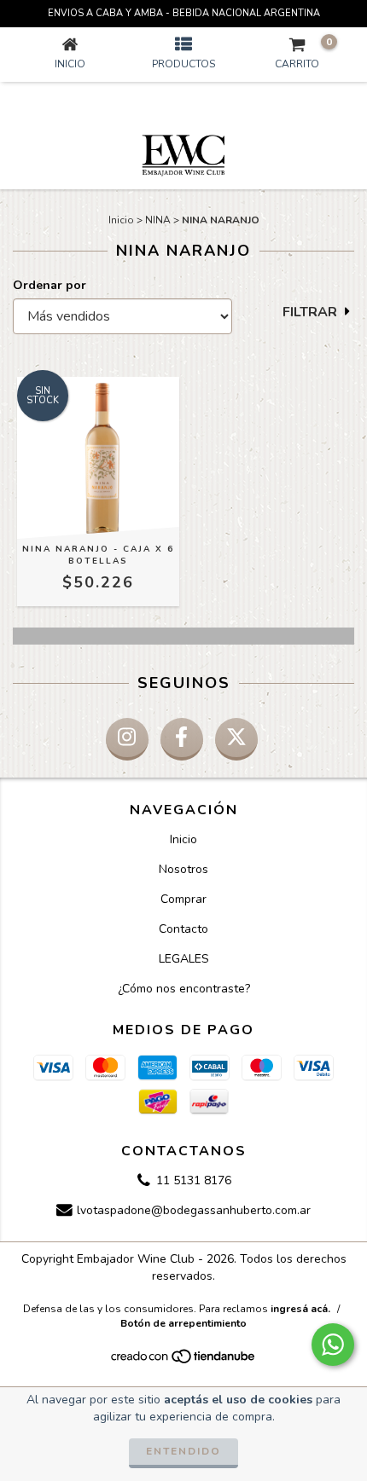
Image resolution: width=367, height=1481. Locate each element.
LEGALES (184, 959)
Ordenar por (49, 285)
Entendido (183, 1451)
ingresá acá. (300, 1309)
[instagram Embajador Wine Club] (127, 739)
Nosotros (183, 869)
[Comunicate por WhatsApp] (333, 1344)
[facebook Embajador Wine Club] (181, 739)
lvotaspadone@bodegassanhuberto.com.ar (194, 1211)
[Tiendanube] (184, 1361)
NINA (158, 220)
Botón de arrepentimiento (183, 1323)
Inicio (121, 220)
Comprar (183, 899)
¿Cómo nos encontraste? (184, 989)
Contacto (183, 929)
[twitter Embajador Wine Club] (236, 739)
